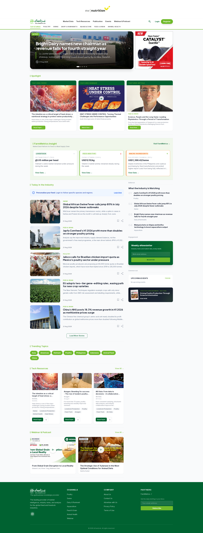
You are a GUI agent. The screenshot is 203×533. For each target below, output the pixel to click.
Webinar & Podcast (122, 21)
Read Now (143, 298)
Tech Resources (83, 21)
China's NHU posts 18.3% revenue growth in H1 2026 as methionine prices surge (93, 311)
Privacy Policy (109, 506)
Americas (45, 353)
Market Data (68, 21)
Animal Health (114, 27)
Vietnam (57, 353)
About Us (107, 494)
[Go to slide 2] (79, 66)
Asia (34, 353)
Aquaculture (85, 27)
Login (157, 21)
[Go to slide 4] (84, 66)
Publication (98, 21)
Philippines (81, 353)
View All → (119, 368)
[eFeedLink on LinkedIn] (32, 514)
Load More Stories (76, 336)
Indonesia (94, 353)
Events (108, 21)
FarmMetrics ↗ (146, 494)
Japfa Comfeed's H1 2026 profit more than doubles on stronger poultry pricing (92, 232)
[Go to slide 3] (82, 66)
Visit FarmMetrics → (161, 144)
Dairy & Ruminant (73, 502)
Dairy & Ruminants (69, 27)
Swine (55, 27)
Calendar (167, 278)
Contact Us (108, 498)
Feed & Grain (99, 27)
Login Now (118, 193)
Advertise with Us (110, 502)
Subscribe (156, 508)
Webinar (70, 518)
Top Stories (35, 27)
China (34, 358)
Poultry (46, 27)
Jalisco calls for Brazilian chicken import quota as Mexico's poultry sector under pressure (91, 258)
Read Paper (37, 419)
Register (167, 21)
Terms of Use (109, 510)
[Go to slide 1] (77, 66)
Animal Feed (108, 353)
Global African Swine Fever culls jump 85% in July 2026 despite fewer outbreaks (91, 206)
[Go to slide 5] (86, 66)
